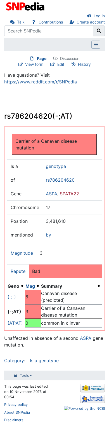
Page (41, 58)
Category (14, 360)
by (48, 235)
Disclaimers (13, 420)
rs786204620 (60, 180)
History (84, 64)
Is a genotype (44, 360)
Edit (60, 64)
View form (34, 64)
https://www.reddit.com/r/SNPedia (40, 82)
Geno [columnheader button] (13, 286)
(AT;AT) (15, 323)
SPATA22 (69, 193)
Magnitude (22, 253)
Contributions (51, 22)
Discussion (69, 58)
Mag (30, 286)
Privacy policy (16, 404)
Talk (21, 22)
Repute (18, 271)
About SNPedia (17, 412)
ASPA (51, 193)
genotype (56, 166)
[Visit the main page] (26, 6)
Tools (24, 375)
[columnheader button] (33, 286)
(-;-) (12, 296)
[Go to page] (99, 30)
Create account (91, 22)
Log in (99, 15)
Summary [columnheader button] (51, 286)
